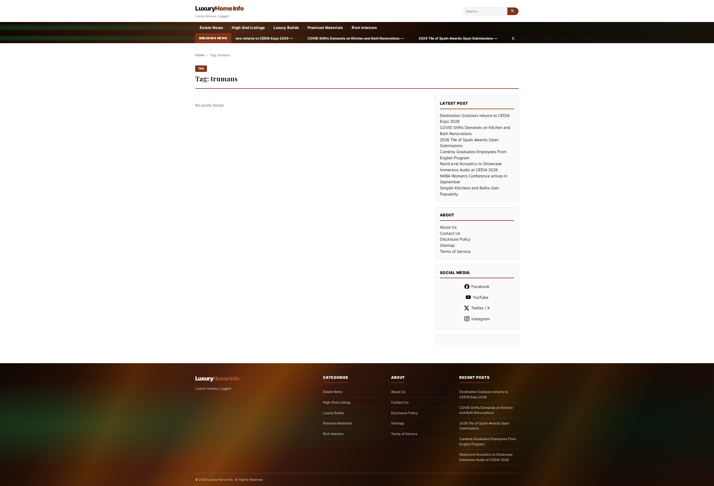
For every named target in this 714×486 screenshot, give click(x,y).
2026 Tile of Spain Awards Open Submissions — (395, 38)
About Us (448, 227)
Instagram (480, 318)
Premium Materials (325, 27)
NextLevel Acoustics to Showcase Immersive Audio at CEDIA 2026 (486, 457)
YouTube (480, 297)
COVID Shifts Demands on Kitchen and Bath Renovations (486, 410)
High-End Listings (248, 27)
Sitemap (447, 245)
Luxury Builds (286, 27)
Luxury (219, 8)
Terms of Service (455, 251)
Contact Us (450, 233)
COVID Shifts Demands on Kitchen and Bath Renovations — (293, 38)
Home (199, 55)
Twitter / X (480, 308)
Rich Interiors (364, 27)
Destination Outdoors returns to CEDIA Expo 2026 (483, 394)
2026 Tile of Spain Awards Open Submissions (484, 426)
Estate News (211, 27)
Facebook (480, 286)
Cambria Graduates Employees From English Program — (495, 38)
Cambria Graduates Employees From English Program (487, 441)
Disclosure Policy (455, 239)
